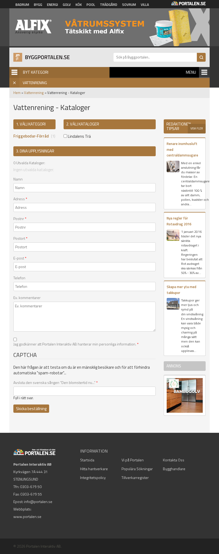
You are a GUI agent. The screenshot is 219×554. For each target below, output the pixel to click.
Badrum (22, 4)
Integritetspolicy (93, 477)
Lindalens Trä (79, 136)
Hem (17, 92)
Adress (20, 199)
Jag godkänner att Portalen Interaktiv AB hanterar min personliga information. (76, 344)
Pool (91, 4)
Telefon (19, 278)
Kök (79, 4)
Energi (52, 4)
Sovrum (129, 4)
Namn (18, 179)
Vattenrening (34, 92)
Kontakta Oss (173, 460)
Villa (145, 4)
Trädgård (108, 4)
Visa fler (196, 128)
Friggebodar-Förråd (31, 136)
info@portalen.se (38, 501)
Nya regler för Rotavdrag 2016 (179, 220)
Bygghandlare (174, 469)
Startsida (87, 460)
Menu (191, 72)
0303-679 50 (31, 486)
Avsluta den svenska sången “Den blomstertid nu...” (55, 382)
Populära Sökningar (137, 469)
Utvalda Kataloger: (29, 163)
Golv (67, 4)
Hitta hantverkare (94, 469)
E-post (19, 258)
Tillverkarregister (135, 477)
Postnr (19, 218)
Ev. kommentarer (27, 297)
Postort (20, 238)
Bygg (38, 4)
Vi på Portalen (133, 460)
